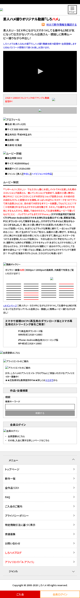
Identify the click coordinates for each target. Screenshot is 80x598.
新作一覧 (10, 478)
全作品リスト (12, 488)
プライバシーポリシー (17, 515)
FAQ (7, 497)
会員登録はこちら (16, 436)
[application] (40, 71)
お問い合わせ (12, 543)
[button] (40, 71)
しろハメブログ (13, 552)
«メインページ (10, 305)
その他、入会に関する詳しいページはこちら (28, 440)
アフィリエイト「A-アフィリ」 (19, 562)
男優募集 (10, 534)
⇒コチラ (49, 380)
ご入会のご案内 (13, 506)
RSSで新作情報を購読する (62, 24)
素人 (19, 173)
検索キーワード (12, 401)
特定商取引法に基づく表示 (20, 525)
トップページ (12, 469)
